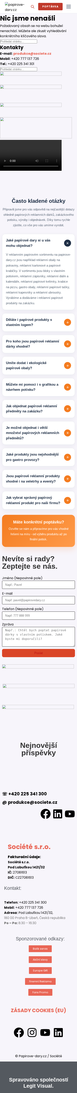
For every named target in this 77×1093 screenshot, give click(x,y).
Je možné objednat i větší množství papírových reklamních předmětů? (37, 433)
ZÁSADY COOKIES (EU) (38, 1010)
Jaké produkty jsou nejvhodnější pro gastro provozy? (37, 457)
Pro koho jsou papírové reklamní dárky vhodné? (37, 344)
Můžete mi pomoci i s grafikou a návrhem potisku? (37, 387)
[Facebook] (45, 814)
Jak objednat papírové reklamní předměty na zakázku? (37, 408)
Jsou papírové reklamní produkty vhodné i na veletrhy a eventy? (37, 478)
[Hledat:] (19, 41)
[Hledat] (32, 6)
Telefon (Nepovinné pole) (23, 609)
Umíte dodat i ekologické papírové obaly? (37, 365)
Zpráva (8, 624)
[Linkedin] (58, 814)
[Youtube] (70, 814)
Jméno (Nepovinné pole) (22, 578)
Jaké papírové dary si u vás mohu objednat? (38, 243)
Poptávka (50, 6)
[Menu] (68, 6)
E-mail (7, 593)
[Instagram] (32, 1032)
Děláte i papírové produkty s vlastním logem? (37, 322)
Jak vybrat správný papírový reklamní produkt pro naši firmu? (37, 500)
